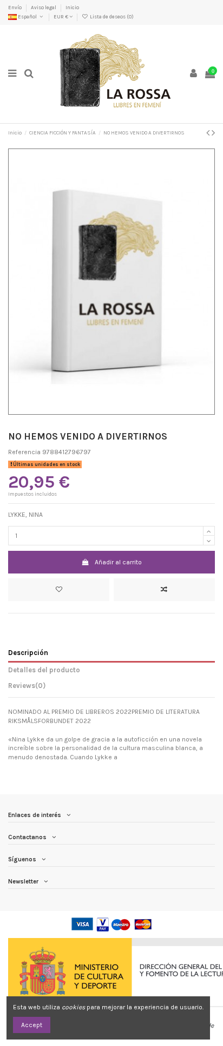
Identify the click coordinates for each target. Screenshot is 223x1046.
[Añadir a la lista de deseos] (58, 589)
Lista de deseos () (111, 16)
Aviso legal (44, 7)
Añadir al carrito (118, 562)
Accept (31, 1025)
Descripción (28, 653)
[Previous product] (209, 133)
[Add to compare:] (164, 589)
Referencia (24, 452)
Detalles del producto (44, 670)
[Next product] (213, 133)
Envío (15, 7)
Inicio (72, 7)
